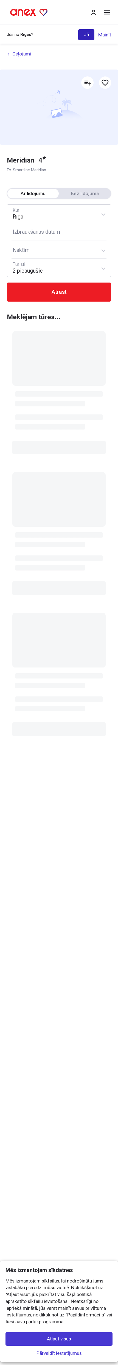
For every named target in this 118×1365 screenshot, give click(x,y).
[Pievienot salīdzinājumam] (87, 82)
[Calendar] (59, 232)
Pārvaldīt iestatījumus (59, 1353)
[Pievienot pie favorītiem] (105, 82)
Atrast (59, 292)
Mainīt (104, 35)
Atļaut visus (59, 1339)
